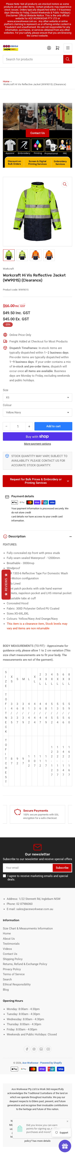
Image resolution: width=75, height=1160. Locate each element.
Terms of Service (14, 974)
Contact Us (37, 133)
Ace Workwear (30, 1062)
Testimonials (11, 943)
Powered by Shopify (51, 1062)
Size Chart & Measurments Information (28, 928)
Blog (6, 989)
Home (6, 81)
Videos (7, 949)
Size (5, 390)
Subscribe (62, 867)
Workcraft (8, 268)
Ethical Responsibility (17, 984)
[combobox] (37, 59)
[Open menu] (68, 48)
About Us (9, 938)
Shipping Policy (12, 959)
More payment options (37, 443)
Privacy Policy (12, 969)
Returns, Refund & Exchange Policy (25, 964)
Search (7, 979)
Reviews (6, 584)
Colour (7, 405)
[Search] (67, 59)
